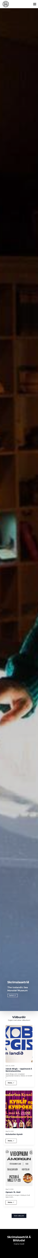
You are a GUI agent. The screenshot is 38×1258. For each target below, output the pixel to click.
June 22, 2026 (10, 1065)
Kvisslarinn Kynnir (14, 1134)
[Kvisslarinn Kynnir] (19, 1109)
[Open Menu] (34, 4)
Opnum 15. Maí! (13, 1192)
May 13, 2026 (9, 1189)
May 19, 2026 (10, 1131)
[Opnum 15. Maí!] (19, 1167)
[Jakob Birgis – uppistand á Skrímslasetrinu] (19, 1044)
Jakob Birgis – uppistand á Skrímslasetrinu (19, 1070)
